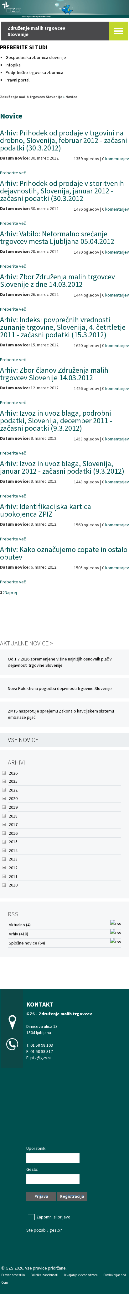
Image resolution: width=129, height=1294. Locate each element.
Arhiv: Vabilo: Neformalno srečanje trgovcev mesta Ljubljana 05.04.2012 (57, 237)
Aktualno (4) (20, 925)
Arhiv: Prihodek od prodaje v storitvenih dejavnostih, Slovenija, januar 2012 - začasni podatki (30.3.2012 (62, 190)
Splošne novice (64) (27, 943)
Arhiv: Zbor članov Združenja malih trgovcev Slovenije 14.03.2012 (54, 373)
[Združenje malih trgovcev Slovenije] (64, 8)
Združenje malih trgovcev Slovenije (31, 96)
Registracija (72, 1196)
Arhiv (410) (18, 934)
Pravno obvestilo (13, 1275)
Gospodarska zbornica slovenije (36, 57)
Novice (71, 96)
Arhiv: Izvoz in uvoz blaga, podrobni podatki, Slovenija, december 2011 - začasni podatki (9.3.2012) (56, 420)
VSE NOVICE (23, 740)
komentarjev (117, 158)
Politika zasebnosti (44, 1275)
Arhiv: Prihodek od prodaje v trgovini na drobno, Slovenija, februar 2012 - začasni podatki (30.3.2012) (63, 140)
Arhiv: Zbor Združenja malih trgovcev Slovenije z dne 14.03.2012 (57, 280)
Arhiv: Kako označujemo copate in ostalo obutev (63, 553)
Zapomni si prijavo (53, 1217)
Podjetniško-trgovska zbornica (34, 72)
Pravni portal (17, 80)
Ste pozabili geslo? (44, 1230)
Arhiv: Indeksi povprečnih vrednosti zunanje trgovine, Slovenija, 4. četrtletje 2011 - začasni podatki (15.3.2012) (63, 327)
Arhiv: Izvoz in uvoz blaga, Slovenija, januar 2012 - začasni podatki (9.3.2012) (62, 467)
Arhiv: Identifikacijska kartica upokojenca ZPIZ (45, 510)
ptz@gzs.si (40, 1057)
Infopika (13, 65)
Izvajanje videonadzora (81, 1275)
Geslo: (32, 1169)
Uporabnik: (36, 1148)
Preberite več (13, 173)
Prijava (41, 1196)
